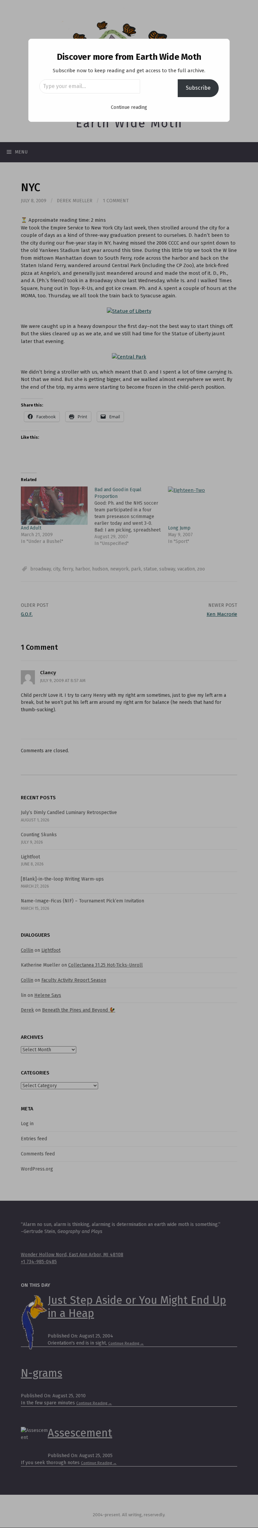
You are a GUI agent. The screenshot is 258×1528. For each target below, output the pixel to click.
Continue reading (129, 107)
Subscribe (198, 88)
